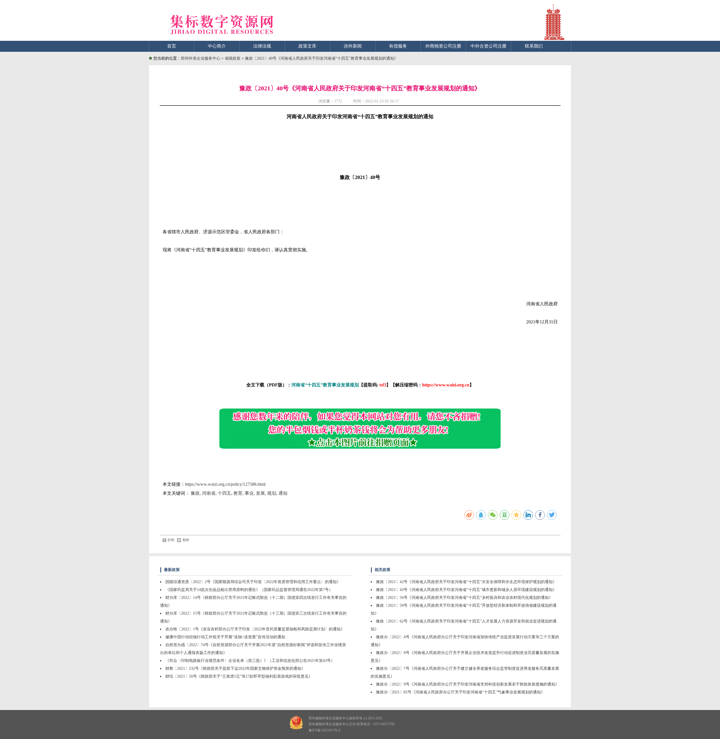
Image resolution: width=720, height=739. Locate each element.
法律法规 (262, 46)
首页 (171, 46)
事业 (249, 493)
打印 (171, 540)
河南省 (208, 493)
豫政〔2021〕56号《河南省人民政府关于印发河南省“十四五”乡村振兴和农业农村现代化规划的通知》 (464, 597)
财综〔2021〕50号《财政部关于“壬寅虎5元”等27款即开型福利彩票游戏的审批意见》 (238, 676)
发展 (260, 493)
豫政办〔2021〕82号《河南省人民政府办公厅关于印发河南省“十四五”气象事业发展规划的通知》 (460, 692)
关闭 (185, 540)
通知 (282, 493)
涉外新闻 (353, 46)
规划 (271, 493)
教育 (237, 493)
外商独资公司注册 (443, 46)
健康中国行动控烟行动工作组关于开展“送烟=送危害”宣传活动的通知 (225, 637)
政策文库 (307, 46)
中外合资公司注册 (489, 46)
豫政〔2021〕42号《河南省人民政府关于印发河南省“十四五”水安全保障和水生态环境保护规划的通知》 (466, 582)
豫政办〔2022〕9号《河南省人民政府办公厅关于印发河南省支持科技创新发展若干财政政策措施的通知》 (467, 684)
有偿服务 (398, 46)
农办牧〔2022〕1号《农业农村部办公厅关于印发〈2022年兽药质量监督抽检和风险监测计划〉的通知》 (255, 629)
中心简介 (217, 46)
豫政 (195, 493)
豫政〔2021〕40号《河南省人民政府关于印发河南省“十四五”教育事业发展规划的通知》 (321, 58)
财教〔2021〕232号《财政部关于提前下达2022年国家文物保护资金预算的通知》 (235, 668)
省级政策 (233, 58)
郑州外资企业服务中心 (200, 58)
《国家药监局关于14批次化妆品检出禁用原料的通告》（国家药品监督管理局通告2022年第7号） (249, 590)
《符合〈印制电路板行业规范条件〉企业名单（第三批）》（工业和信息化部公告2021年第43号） (250, 661)
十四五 (224, 493)
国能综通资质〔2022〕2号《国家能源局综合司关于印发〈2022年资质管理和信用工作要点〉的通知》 (253, 582)
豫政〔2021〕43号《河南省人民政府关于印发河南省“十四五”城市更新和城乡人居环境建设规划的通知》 (466, 590)
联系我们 (534, 46)
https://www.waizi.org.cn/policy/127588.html (225, 484)
